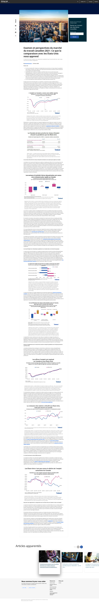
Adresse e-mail (73, 31)
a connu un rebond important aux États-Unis (35, 439)
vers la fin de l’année (54, 440)
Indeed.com (51, 591)
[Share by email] (15, 29)
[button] (81, 547)
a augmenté (50, 521)
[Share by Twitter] (15, 35)
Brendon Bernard (28, 63)
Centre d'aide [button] (24, 587)
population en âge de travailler (52, 126)
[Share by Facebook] (15, 25)
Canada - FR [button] (83, 1)
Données (96, 1)
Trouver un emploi (52, 582)
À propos (90, 1)
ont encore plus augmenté (46, 402)
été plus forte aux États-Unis (38, 231)
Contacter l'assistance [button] (32, 587)
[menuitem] (12, 1)
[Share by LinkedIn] (15, 32)
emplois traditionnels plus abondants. (42, 461)
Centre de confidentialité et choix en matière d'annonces (53, 593)
